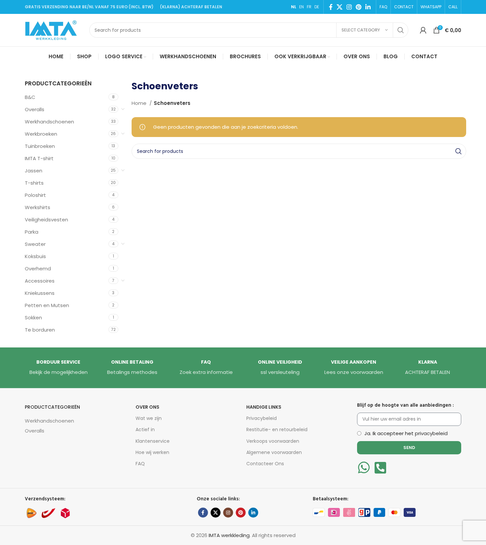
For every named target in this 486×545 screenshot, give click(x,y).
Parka (31, 231)
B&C (30, 97)
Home (140, 103)
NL (293, 7)
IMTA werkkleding (229, 535)
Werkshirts (37, 207)
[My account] (423, 30)
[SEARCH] (400, 30)
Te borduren (40, 329)
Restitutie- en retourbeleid (276, 429)
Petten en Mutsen (47, 305)
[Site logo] (54, 29)
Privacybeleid (261, 418)
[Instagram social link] (349, 7)
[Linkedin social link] (368, 7)
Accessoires (40, 280)
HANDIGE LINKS (263, 407)
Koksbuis (35, 256)
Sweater (35, 244)
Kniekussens (40, 293)
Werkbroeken (41, 133)
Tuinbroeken (40, 146)
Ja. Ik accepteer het (406, 433)
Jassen (33, 170)
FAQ (140, 463)
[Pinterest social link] (358, 7)
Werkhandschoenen (49, 121)
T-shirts (34, 182)
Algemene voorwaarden (274, 452)
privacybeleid (431, 433)
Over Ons (147, 407)
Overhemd (38, 268)
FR (309, 7)
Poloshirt (35, 195)
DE (316, 7)
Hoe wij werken (152, 452)
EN (301, 7)
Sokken (33, 317)
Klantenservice (153, 441)
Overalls (34, 109)
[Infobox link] (58, 367)
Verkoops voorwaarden (272, 441)
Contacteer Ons (265, 463)
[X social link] (339, 7)
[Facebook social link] (331, 7)
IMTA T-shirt (39, 158)
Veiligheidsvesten (46, 219)
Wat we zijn (149, 418)
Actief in (145, 429)
